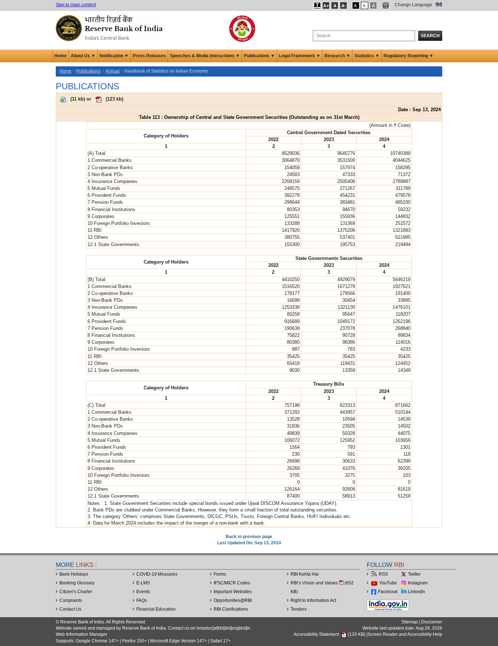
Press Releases (149, 55)
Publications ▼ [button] (259, 55)
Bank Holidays (73, 574)
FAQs (141, 600)
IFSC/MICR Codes (232, 582)
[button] (317, 5)
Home (60, 55)
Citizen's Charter (75, 591)
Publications (88, 71)
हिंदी (439, 4)
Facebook (388, 591)
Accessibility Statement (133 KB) (329, 634)
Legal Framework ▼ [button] (299, 55)
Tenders (299, 609)
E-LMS (143, 582)
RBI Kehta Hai (305, 574)
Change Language (413, 4)
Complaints (70, 600)
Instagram (418, 582)
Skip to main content (76, 4)
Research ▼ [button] (337, 55)
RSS (383, 574)
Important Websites (233, 591)
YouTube (388, 582)
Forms (220, 574)
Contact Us (70, 609)
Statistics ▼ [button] (367, 55)
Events (143, 591)
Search (430, 35)
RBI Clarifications (231, 609)
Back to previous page (249, 536)
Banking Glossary (76, 582)
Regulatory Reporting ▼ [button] (408, 55)
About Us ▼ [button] (83, 55)
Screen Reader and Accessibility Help (404, 634)
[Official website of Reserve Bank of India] (110, 27)
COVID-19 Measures (157, 574)
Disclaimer (431, 621)
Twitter (414, 574)
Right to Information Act (313, 600)
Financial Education (156, 609)
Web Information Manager (81, 634)
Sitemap (409, 621)
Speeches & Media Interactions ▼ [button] (205, 55)
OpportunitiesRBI (233, 600)
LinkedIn (416, 591)
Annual (112, 71)
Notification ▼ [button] (114, 55)
